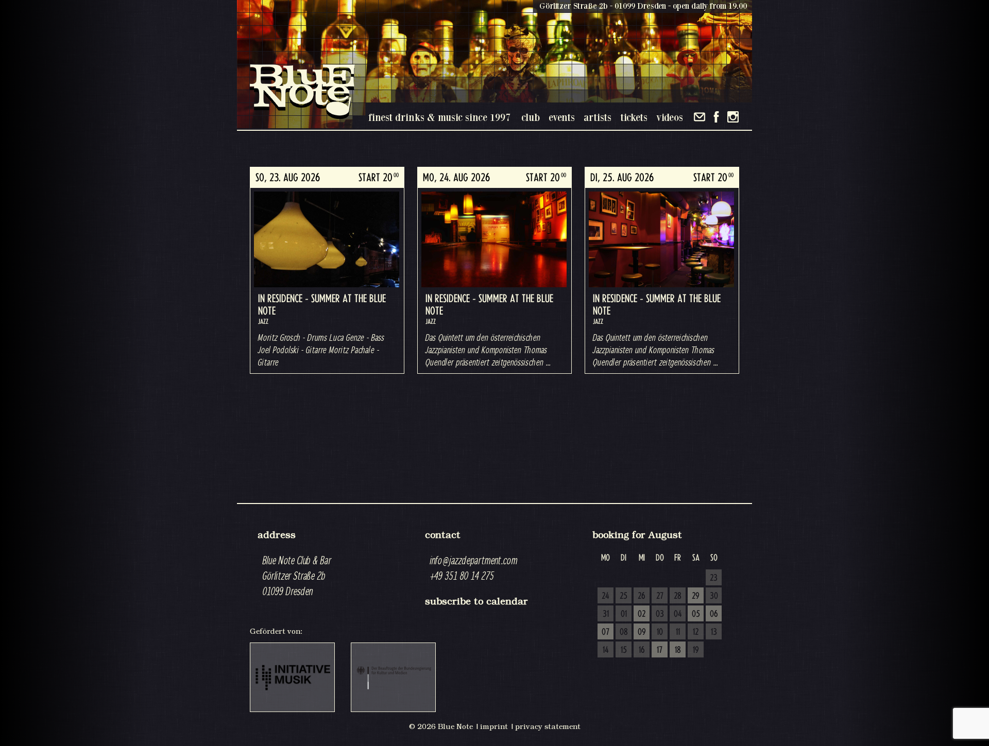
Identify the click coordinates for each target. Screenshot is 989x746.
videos (669, 117)
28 (677, 596)
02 (641, 614)
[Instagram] (733, 117)
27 (659, 596)
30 (714, 596)
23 (714, 578)
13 (714, 632)
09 (642, 632)
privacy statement (548, 726)
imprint (494, 726)
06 (714, 614)
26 (641, 596)
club (530, 117)
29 (696, 596)
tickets (633, 117)
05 (696, 614)
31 (606, 614)
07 (605, 632)
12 (695, 632)
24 (605, 596)
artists (597, 117)
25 (623, 596)
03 (660, 614)
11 (678, 632)
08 (624, 632)
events (562, 117)
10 (660, 632)
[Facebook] (716, 117)
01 (624, 614)
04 (678, 614)
